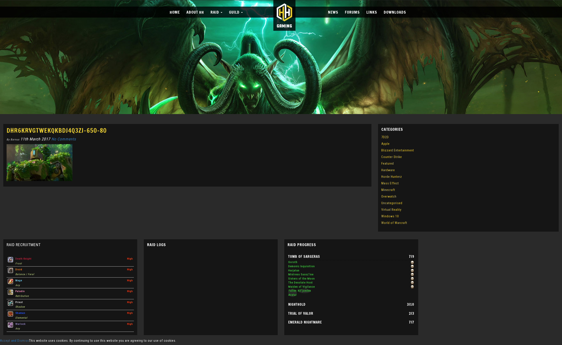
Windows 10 (390, 216)
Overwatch (388, 196)
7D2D (385, 137)
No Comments (63, 139)
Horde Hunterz (391, 176)
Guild (235, 12)
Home (175, 12)
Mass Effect (390, 183)
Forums (352, 12)
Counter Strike (391, 157)
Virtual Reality (391, 209)
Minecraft (388, 190)
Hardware (388, 170)
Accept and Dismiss (14, 340)
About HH (195, 12)
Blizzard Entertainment (397, 150)
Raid (215, 12)
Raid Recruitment (24, 244)
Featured (387, 163)
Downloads (395, 12)
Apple (385, 143)
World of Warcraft (394, 223)
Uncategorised (391, 203)
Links (371, 12)
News (333, 12)
